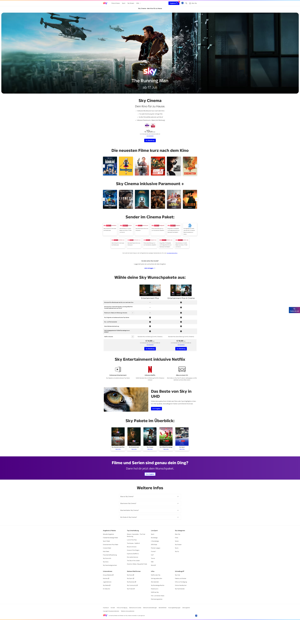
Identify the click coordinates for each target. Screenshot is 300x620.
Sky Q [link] (176, 548)
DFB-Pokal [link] (154, 544)
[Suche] (186, 3)
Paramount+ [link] (155, 589)
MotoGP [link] (153, 565)
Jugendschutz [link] (107, 582)
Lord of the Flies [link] (132, 540)
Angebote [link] (173, 3)
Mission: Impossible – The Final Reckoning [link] (136, 535)
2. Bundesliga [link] (155, 541)
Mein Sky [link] (177, 534)
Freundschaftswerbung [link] (110, 555)
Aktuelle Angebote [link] (108, 534)
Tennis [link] (153, 558)
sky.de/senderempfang (172, 253)
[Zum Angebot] (126, 399)
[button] (150, 136)
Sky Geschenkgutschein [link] (110, 565)
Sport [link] (123, 3)
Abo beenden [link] (155, 582)
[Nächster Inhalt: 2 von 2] (197, 166)
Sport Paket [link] (106, 541)
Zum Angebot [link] (156, 408)
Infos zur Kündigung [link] (181, 582)
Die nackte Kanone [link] (132, 557)
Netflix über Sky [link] (155, 575)
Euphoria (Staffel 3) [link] (133, 553)
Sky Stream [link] (131, 3)
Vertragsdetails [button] (150, 344)
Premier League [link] (155, 548)
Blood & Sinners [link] (131, 547)
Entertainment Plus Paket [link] (110, 544)
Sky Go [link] (177, 551)
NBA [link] (152, 562)
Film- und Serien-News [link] (157, 595)
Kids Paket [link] (106, 551)
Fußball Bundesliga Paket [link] (110, 537)
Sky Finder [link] (130, 589)
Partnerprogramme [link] (156, 599)
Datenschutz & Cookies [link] (135, 607)
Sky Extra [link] (105, 562)
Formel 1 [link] (153, 551)
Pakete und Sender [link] (180, 578)
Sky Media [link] (106, 585)
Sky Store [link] (129, 575)
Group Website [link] (107, 575)
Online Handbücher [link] (181, 585)
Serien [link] (177, 541)
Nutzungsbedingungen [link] (174, 607)
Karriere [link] (105, 578)
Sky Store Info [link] (107, 558)
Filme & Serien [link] (115, 3)
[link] (105, 3)
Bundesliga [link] (154, 537)
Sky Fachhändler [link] (180, 589)
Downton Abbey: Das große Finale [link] (137, 564)
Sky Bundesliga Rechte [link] (157, 585)
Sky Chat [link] (177, 575)
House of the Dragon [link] (133, 550)
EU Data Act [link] (106, 589)
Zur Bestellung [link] (150, 140)
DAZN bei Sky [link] (155, 592)
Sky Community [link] (131, 585)
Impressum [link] (106, 607)
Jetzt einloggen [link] (148, 268)
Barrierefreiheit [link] (162, 607)
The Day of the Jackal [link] (133, 560)
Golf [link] (152, 555)
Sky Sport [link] (130, 578)
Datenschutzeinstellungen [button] (150, 607)
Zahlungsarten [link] (186, 607)
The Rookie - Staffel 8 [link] (133, 543)
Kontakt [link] (113, 607)
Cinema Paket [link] (107, 548)
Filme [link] (176, 537)
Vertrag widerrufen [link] (156, 578)
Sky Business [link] (131, 582)
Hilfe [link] (137, 3)
